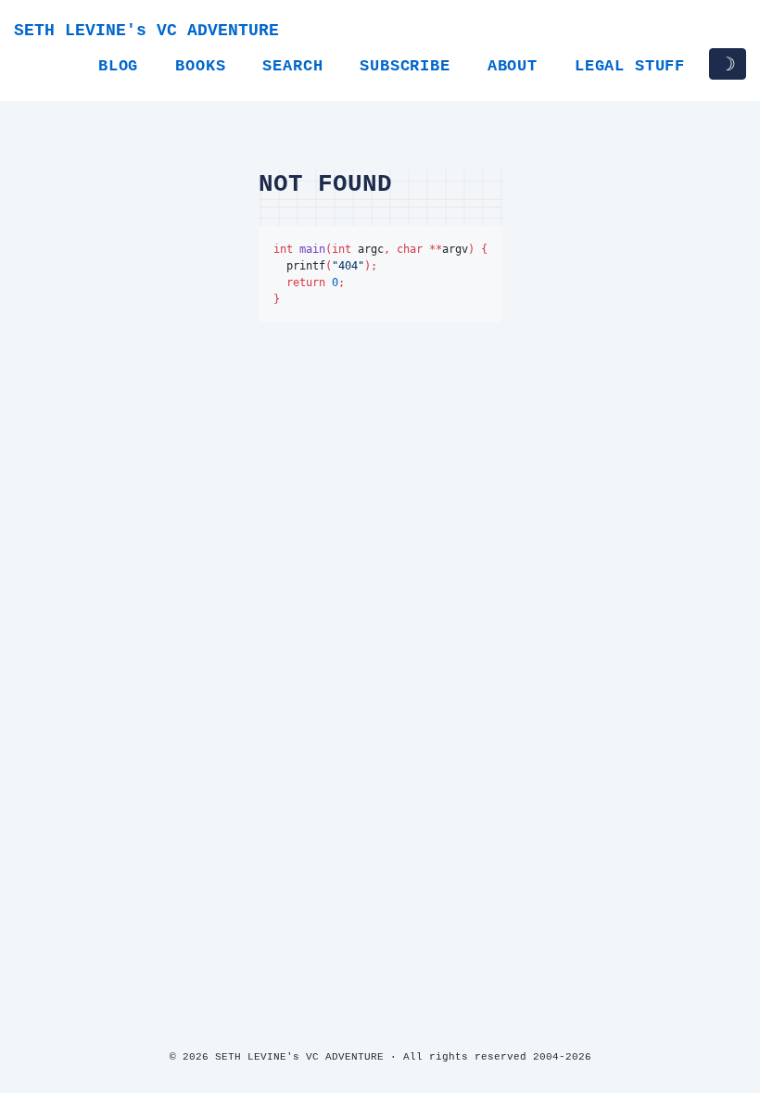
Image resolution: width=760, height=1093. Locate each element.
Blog (118, 66)
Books (200, 66)
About (513, 66)
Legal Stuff (630, 66)
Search (292, 66)
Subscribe (405, 66)
